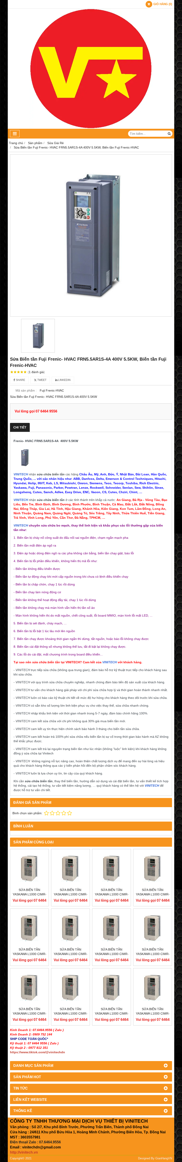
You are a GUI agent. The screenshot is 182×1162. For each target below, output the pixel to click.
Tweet (41, 380)
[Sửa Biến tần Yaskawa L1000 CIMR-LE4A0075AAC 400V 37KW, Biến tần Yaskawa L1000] (112, 988)
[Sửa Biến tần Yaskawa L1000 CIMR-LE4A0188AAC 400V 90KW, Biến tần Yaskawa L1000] (112, 868)
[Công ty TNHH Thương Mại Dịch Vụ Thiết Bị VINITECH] (91, 127)
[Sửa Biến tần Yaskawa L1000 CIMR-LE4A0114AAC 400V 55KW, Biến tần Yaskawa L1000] (112, 928)
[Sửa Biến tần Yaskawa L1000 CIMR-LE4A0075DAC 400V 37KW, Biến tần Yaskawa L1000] (153, 988)
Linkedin (64, 380)
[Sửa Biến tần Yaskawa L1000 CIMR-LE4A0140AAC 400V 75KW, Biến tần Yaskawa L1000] (29, 928)
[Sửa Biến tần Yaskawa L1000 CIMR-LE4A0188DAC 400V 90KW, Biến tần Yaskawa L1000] (153, 868)
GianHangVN (163, 1158)
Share (20, 380)
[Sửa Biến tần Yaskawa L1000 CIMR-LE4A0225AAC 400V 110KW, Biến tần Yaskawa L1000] (29, 868)
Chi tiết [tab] (19, 427)
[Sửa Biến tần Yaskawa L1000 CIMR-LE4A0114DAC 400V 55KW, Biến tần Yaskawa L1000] (153, 928)
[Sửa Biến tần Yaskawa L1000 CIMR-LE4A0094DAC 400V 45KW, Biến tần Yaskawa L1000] (70, 988)
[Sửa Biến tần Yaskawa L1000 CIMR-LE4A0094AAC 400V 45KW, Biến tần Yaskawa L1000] (29, 988)
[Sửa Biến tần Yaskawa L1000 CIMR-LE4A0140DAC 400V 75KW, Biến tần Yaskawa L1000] (70, 928)
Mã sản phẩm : (26, 390)
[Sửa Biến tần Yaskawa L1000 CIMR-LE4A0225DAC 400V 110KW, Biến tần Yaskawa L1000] (70, 868)
